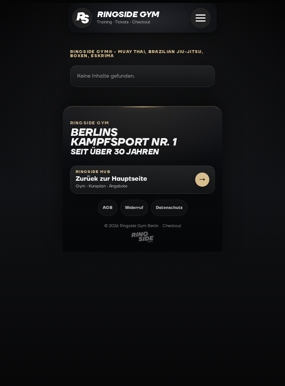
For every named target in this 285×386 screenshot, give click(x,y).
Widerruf (134, 207)
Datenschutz (169, 207)
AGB (107, 207)
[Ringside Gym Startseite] (82, 18)
